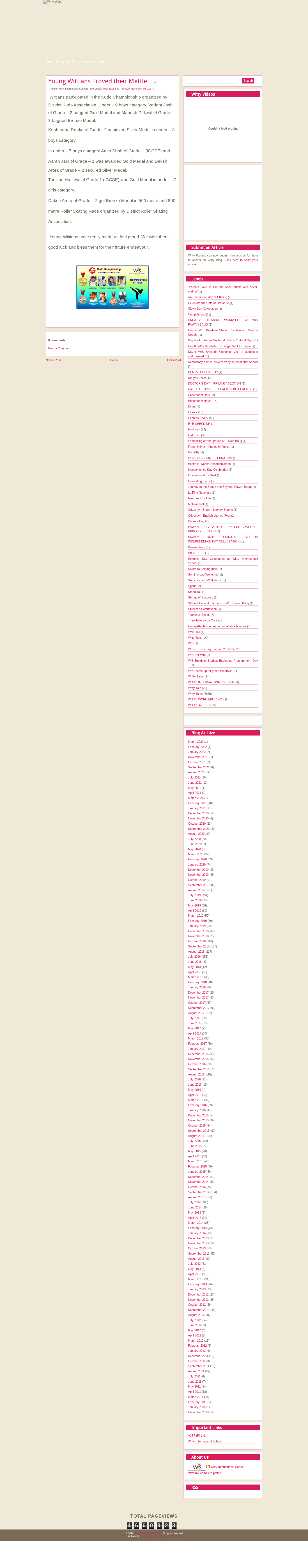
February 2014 (197, 1228)
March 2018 (195, 977)
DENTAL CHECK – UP (203, 372)
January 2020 (197, 864)
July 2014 (194, 1202)
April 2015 (194, 1156)
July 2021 (194, 777)
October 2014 (197, 1187)
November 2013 (198, 1243)
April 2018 (194, 972)
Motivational (196, 504)
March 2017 (195, 1038)
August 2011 (196, 1371)
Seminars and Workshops (205, 580)
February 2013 (197, 1284)
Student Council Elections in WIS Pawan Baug (219, 603)
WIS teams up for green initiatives (210, 671)
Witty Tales (55, 61)
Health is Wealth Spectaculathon (210, 464)
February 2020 (197, 859)
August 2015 (196, 1136)
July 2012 (194, 1320)
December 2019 (198, 869)
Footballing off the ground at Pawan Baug (215, 441)
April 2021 (194, 792)
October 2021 (197, 762)
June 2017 (195, 1023)
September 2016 (198, 1069)
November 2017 (198, 997)
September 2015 (198, 1130)
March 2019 (195, 915)
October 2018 (197, 941)
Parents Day (196, 521)
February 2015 (197, 1166)
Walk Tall (194, 632)
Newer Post (53, 360)
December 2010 (198, 1412)
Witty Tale (195, 688)
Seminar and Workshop (203, 574)
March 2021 (195, 798)
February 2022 (197, 747)
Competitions (197, 314)
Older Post (174, 360)
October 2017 (197, 1002)
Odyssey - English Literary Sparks (211, 509)
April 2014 (194, 1217)
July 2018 (194, 956)
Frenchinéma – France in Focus (209, 446)
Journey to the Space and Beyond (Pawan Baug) (220, 486)
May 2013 (194, 1269)
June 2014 (195, 1207)
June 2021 (195, 782)
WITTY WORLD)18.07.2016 (206, 699)
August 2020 (196, 833)
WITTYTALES (197, 705)
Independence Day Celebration (208, 469)
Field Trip (194, 435)
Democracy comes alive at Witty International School (223, 362)
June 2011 (194, 1381)
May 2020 (194, 849)
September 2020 (198, 828)
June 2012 (195, 1325)
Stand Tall (195, 592)
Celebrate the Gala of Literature (209, 303)
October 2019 (197, 880)
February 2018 (197, 982)
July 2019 (194, 895)
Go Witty (74, 61)
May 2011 (194, 1386)
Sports (193, 586)
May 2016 (194, 1089)
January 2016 (197, 1110)
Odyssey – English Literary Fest (209, 515)
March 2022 (195, 741)
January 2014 (197, 1233)
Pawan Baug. (197, 547)
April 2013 (194, 1274)
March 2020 (195, 854)
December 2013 (198, 1238)
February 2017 (197, 1043)
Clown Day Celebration (203, 308)
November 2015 (198, 1120)
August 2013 (196, 1258)
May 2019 (194, 905)
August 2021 (196, 772)
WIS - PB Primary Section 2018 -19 (211, 649)
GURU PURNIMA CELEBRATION (210, 458)
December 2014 (198, 1177)
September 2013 (198, 1253)
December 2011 (198, 1356)
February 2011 (197, 1402)
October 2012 (197, 1304)
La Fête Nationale (200, 492)
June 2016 (195, 1084)
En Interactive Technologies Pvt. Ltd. (160, 1536)
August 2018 (196, 951)
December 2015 (198, 1115)
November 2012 (198, 1299)
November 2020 (198, 818)
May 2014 (194, 1212)
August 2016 (196, 1074)
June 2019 (195, 900)
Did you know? (198, 378)
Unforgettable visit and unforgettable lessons (217, 626)
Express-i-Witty (96, 61)
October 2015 (197, 1125)
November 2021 (198, 757)
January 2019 (197, 926)
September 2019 (198, 885)
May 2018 (194, 967)
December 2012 (198, 1294)
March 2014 (195, 1222)
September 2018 (198, 946)
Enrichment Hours (200, 401)
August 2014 (196, 1197)
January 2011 (196, 1407)
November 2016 (198, 1059)
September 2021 (198, 767)
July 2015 (194, 1141)
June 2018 (195, 961)
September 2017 (198, 1008)
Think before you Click (203, 620)
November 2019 (198, 874)
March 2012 (195, 1340)
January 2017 (197, 1049)
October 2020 (197, 823)
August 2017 (196, 1013)
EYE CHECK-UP (199, 423)
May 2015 (194, 1151)
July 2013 (194, 1263)
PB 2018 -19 (196, 553)
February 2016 (197, 1105)
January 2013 (197, 1289)
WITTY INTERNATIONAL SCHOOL (211, 682)
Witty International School (205, 1441)
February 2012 (197, 1345)
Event (192, 406)
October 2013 (197, 1248)
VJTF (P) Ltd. (197, 1435)
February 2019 (197, 920)
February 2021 (197, 803)
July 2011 (194, 1376)
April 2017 (194, 1033)
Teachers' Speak (199, 614)
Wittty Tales (196, 676)
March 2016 (195, 1100)
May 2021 (194, 788)
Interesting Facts (199, 481)
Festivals (194, 429)
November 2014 (198, 1181)
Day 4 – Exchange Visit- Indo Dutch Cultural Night (221, 340)
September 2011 (198, 1366)
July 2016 (194, 1079)
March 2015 (195, 1161)
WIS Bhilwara (197, 655)
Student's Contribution (203, 609)
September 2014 (198, 1192)
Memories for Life (200, 498)
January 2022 (197, 752)
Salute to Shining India (203, 569)
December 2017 (198, 992)
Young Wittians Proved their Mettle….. (102, 81)
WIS (191, 643)
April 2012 (194, 1335)
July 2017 (194, 1018)
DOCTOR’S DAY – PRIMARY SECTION (215, 383)
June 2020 (195, 844)
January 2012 (197, 1350)
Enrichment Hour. (199, 395)
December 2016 (198, 1054)
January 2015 (197, 1171)
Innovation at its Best (202, 475)
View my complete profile (204, 1473)
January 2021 (197, 808)
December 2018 (198, 931)
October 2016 (197, 1064)
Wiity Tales (195, 637)
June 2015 (195, 1146)
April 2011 (194, 1391)
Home (114, 360)
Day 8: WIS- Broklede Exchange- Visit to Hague (220, 346)
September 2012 (198, 1310)
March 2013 (195, 1279)
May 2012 (194, 1330)
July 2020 (194, 839)
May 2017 (194, 1028)
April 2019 (194, 910)
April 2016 (194, 1095)
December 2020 (198, 813)
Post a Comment (59, 348)
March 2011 (195, 1397)
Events (193, 412)
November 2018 (198, 936)
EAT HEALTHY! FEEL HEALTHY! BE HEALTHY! (220, 389)
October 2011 (196, 1361)
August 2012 (196, 1315)
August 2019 (196, 890)
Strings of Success (201, 597)
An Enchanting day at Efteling (208, 297)
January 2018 (197, 987)
